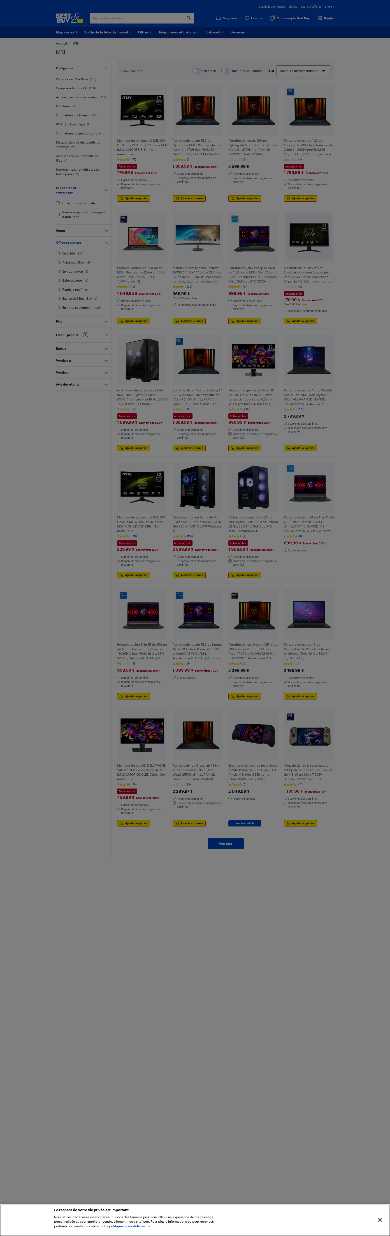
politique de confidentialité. (130, 1226)
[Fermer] (380, 1220)
